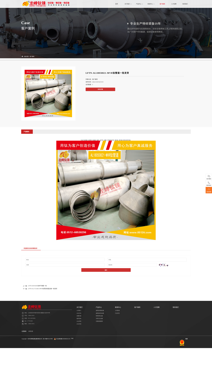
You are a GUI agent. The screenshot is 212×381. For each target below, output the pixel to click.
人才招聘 (173, 4)
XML (72, 338)
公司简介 (79, 310)
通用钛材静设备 (100, 310)
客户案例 (162, 4)
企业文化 (79, 313)
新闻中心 (150, 4)
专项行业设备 (99, 318)
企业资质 (79, 321)
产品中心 (138, 4)
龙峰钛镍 (30, 331)
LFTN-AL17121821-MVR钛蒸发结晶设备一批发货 (42, 288)
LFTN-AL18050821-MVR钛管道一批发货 (107, 73)
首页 (116, 4)
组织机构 (79, 318)
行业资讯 (117, 313)
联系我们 (185, 4)
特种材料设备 (99, 316)
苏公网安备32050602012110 (63, 338)
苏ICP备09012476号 (48, 338)
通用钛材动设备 (100, 313)
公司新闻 (117, 310)
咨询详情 (100, 89)
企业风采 (79, 324)
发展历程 (79, 316)
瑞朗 (186, 338)
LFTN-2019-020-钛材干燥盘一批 (37, 285)
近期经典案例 (99, 321)
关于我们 (127, 4)
